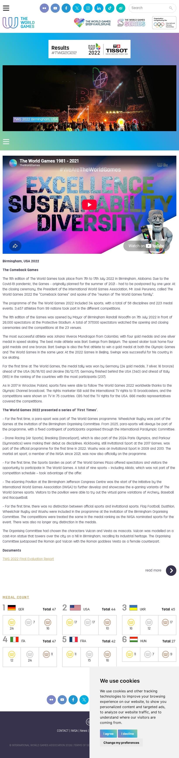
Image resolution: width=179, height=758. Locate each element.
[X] (77, 8)
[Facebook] (66, 8)
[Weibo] (120, 8)
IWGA (74, 731)
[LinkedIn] (98, 8)
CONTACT (63, 731)
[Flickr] (44, 8)
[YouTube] (55, 8)
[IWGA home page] (18, 22)
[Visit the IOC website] (164, 22)
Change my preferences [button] (121, 742)
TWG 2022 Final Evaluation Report (28, 559)
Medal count (16, 597)
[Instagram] (88, 8)
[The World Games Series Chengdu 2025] (131, 22)
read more (153, 570)
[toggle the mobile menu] (6, 8)
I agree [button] (108, 733)
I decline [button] (127, 733)
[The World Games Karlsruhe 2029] (92, 23)
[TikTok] (109, 8)
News (83, 731)
